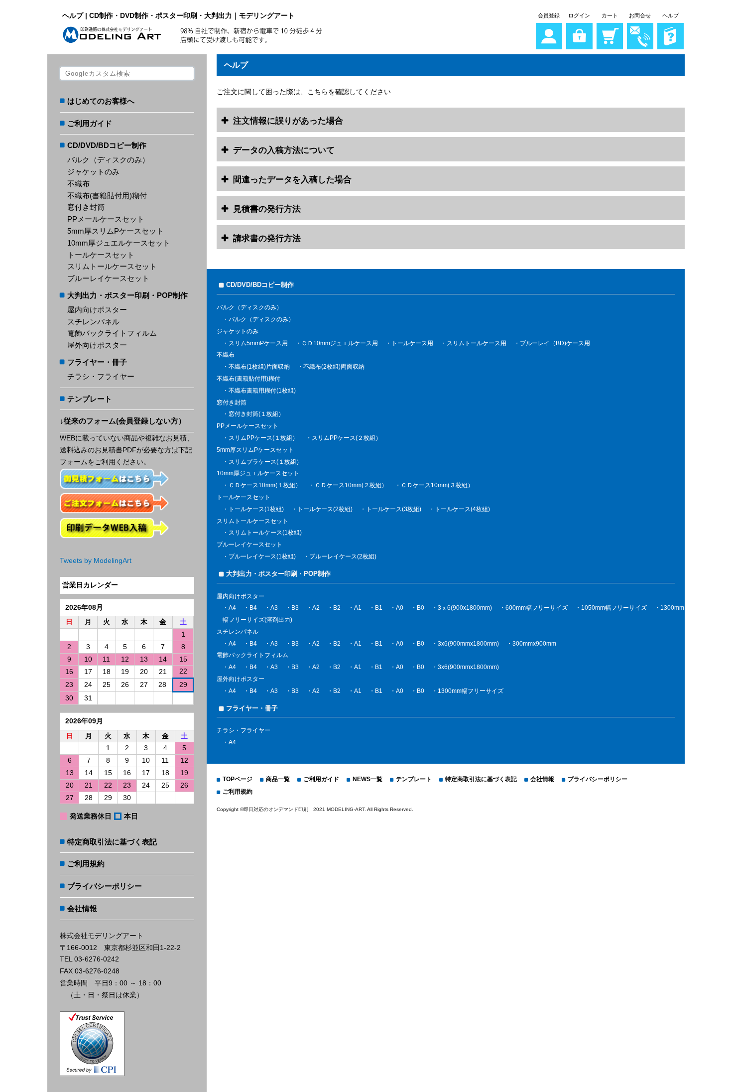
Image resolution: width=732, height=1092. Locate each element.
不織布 (78, 183)
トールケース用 (412, 343)
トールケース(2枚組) (325, 509)
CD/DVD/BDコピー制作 (106, 145)
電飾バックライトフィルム (112, 333)
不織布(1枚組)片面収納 (259, 366)
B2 (337, 607)
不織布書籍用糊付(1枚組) (262, 390)
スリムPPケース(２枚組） (346, 437)
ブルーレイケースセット (108, 278)
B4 (253, 607)
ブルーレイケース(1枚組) (262, 556)
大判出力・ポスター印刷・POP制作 (127, 295)
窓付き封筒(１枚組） (256, 413)
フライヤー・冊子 (97, 362)
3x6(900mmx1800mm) (468, 643)
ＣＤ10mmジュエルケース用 (339, 343)
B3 (295, 607)
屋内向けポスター (97, 309)
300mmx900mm (534, 643)
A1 (358, 607)
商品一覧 (278, 779)
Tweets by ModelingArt (95, 560)
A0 (399, 607)
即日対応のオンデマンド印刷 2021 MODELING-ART (304, 809)
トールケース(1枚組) (256, 509)
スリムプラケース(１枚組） (265, 461)
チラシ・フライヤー (100, 376)
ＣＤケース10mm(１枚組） (265, 485)
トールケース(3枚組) (393, 509)
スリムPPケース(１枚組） (263, 437)
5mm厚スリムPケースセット (115, 231)
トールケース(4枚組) (462, 509)
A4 (232, 607)
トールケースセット (100, 255)
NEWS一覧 (367, 779)
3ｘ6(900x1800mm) (465, 607)
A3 (274, 607)
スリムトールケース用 (476, 343)
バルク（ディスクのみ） (108, 159)
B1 (378, 607)
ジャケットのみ (93, 171)
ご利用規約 (86, 863)
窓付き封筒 (86, 207)
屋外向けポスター (97, 345)
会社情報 (82, 908)
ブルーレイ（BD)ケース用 (555, 343)
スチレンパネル (93, 321)
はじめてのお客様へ (100, 101)
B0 (420, 607)
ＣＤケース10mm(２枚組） (351, 485)
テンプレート (89, 399)
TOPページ (237, 779)
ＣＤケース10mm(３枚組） (437, 485)
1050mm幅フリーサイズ (614, 607)
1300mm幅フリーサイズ (470, 690)
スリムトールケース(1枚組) (265, 532)
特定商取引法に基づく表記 (112, 841)
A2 (316, 607)
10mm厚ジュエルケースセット (118, 243)
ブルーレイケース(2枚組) (342, 556)
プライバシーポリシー (104, 886)
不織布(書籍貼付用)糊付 (107, 195)
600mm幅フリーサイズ (536, 607)
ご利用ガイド (89, 123)
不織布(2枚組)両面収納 (334, 366)
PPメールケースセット (105, 219)
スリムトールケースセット (112, 266)
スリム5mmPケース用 (258, 343)
